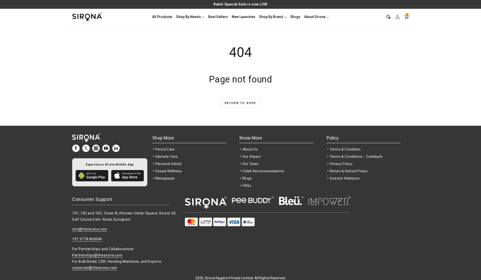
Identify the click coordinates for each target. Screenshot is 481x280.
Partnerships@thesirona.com (97, 255)
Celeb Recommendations (263, 171)
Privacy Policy (341, 164)
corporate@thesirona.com (94, 268)
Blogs (247, 178)
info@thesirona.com (89, 229)
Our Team (251, 164)
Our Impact (252, 156)
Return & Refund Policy (349, 171)
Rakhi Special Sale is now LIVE (240, 4)
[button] (386, 16)
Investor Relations (344, 178)
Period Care (165, 149)
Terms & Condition (345, 149)
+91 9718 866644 (87, 239)
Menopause (165, 178)
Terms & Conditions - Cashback (356, 156)
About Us (250, 149)
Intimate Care (166, 156)
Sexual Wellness (168, 171)
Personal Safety (168, 164)
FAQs (247, 185)
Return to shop (241, 103)
